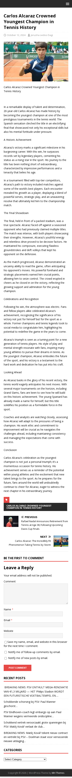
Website (8, 631)
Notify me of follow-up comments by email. (34, 652)
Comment (10, 581)
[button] (67, 3)
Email (7, 620)
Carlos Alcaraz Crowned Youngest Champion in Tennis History (29, 507)
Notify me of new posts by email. (28, 658)
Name (8, 609)
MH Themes (58, 772)
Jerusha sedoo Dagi (42, 35)
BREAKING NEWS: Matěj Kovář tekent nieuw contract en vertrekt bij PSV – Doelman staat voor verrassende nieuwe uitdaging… (36, 737)
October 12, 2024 (16, 35)
